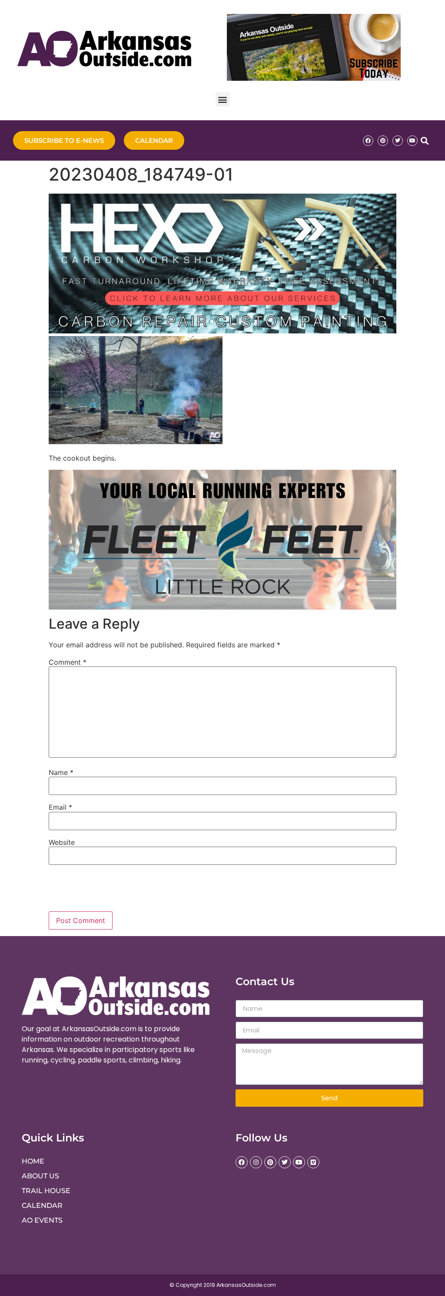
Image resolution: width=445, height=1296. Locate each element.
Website (62, 842)
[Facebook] (368, 140)
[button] (223, 99)
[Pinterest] (383, 140)
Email (60, 807)
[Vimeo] (313, 1162)
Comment (67, 662)
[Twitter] (397, 140)
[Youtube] (412, 140)
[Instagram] (256, 1162)
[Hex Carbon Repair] (222, 330)
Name (61, 772)
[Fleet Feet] (222, 607)
